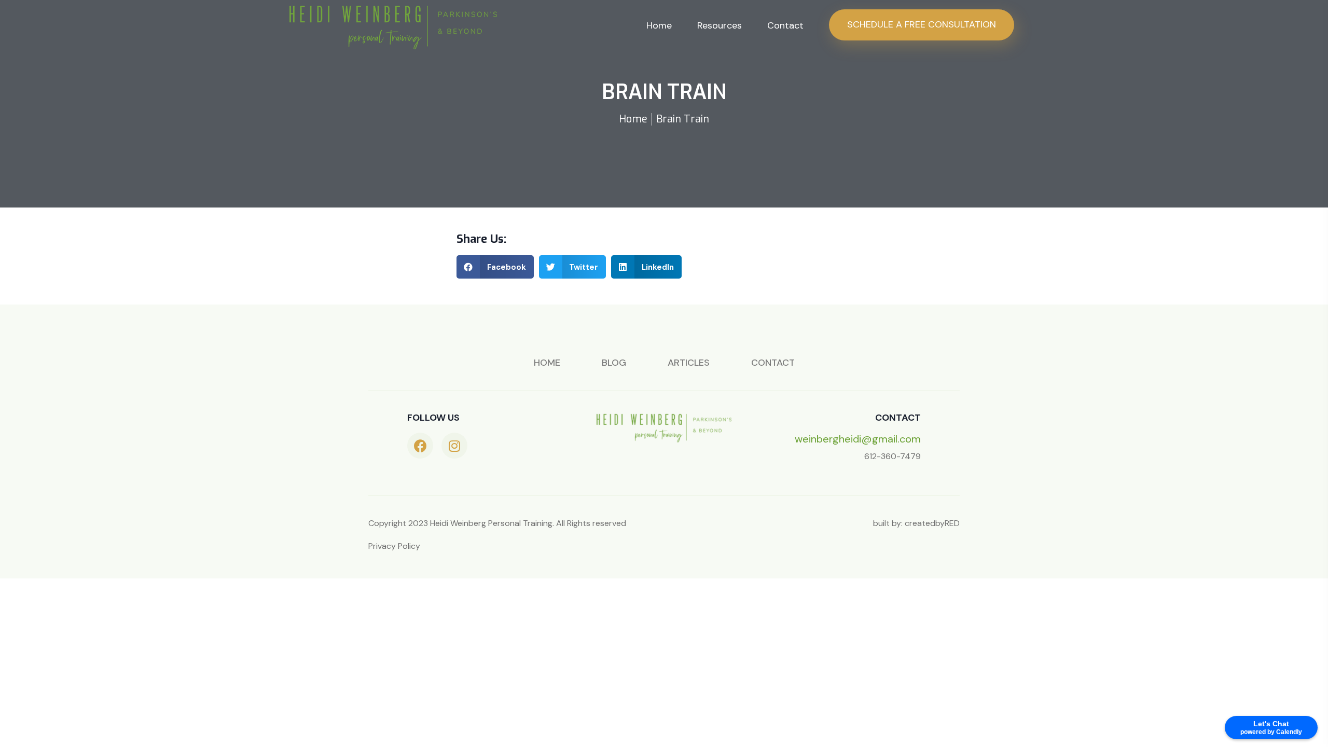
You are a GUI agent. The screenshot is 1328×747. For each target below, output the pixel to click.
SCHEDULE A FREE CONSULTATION (921, 24)
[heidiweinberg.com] (393, 26)
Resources (719, 25)
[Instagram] (454, 446)
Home (659, 25)
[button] (495, 267)
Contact (785, 25)
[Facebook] (420, 446)
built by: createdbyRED (916, 523)
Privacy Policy (394, 546)
